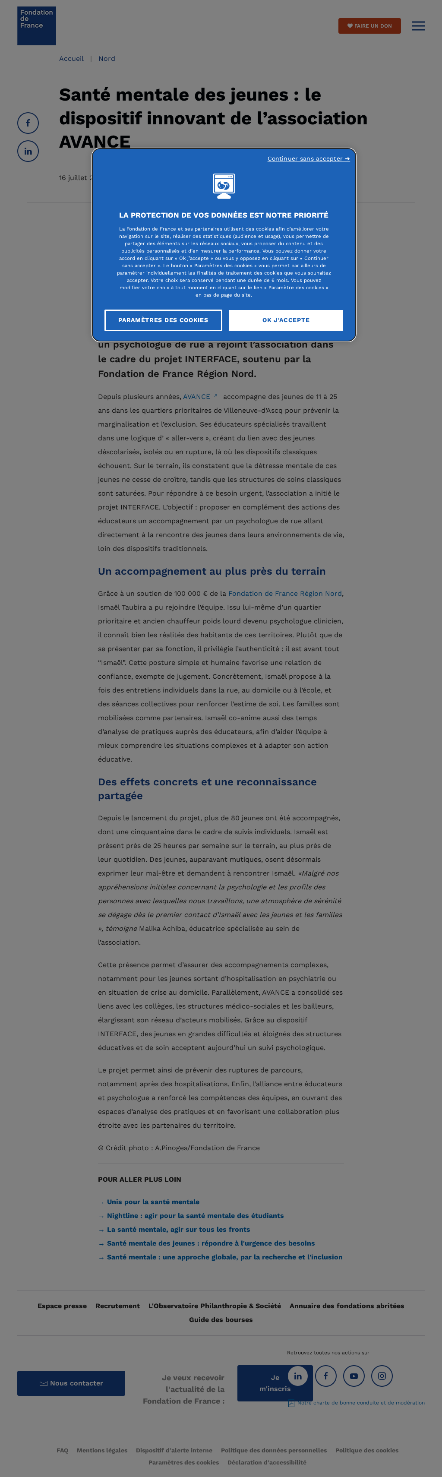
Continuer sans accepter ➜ (309, 158)
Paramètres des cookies (163, 319)
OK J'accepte (285, 319)
